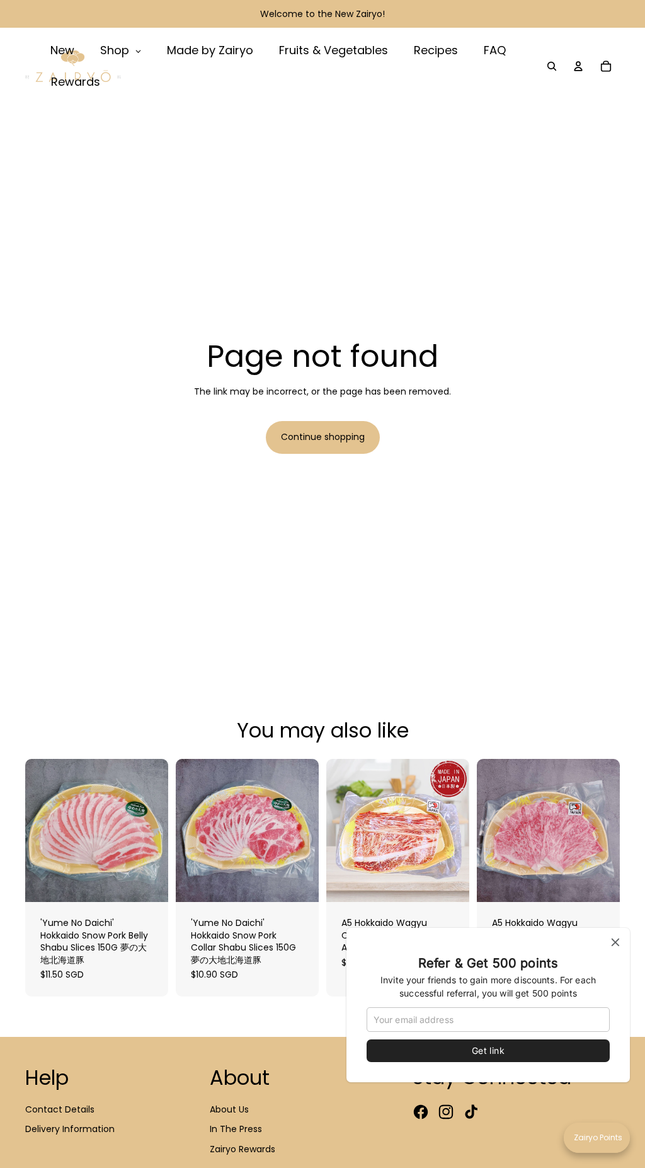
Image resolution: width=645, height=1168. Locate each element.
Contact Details (59, 1109)
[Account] (578, 66)
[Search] (552, 66)
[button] (597, 1138)
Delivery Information (70, 1129)
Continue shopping (323, 437)
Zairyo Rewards (242, 1149)
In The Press (236, 1129)
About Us (229, 1109)
